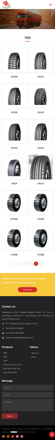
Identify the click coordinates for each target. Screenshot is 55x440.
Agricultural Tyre (9, 372)
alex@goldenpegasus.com (22, 338)
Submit (10, 416)
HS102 (14, 148)
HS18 (14, 183)
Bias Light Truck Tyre (11, 368)
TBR (5, 353)
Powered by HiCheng (26, 432)
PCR (5, 357)
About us (34, 353)
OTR (5, 361)
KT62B (40, 219)
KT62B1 (14, 219)
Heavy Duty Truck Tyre (12, 365)
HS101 (41, 148)
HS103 (41, 112)
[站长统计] (14, 432)
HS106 (14, 112)
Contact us (27, 290)
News (33, 357)
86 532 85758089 (16, 328)
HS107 (41, 77)
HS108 (14, 77)
